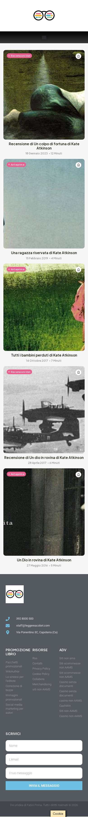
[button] (44, 37)
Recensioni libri (20, 55)
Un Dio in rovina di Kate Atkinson (44, 560)
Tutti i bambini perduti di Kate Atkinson (44, 355)
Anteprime (17, 164)
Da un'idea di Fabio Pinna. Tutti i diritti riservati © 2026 (44, 805)
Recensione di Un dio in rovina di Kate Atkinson (44, 457)
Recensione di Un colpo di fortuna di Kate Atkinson (44, 146)
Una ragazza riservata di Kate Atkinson (44, 253)
